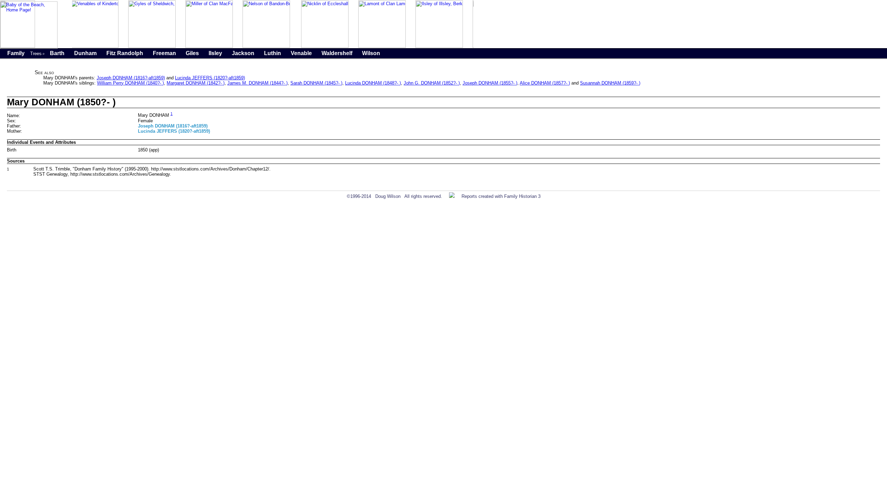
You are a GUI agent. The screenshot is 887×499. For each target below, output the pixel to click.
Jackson (243, 53)
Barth (57, 53)
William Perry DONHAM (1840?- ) (130, 83)
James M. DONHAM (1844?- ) (257, 83)
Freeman (164, 53)
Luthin (272, 53)
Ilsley (215, 53)
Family (16, 53)
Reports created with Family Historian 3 (501, 196)
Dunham (85, 53)
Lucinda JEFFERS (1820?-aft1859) (210, 77)
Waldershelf (337, 53)
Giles (192, 53)
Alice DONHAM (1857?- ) (545, 83)
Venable (301, 53)
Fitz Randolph (124, 53)
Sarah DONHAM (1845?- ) (316, 83)
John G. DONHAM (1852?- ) (432, 83)
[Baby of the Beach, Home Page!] (29, 47)
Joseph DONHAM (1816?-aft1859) (131, 77)
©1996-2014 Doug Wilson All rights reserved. (394, 196)
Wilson (371, 53)
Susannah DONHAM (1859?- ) (610, 83)
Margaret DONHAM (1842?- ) (196, 83)
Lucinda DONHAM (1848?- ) (373, 83)
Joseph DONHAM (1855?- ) (490, 83)
